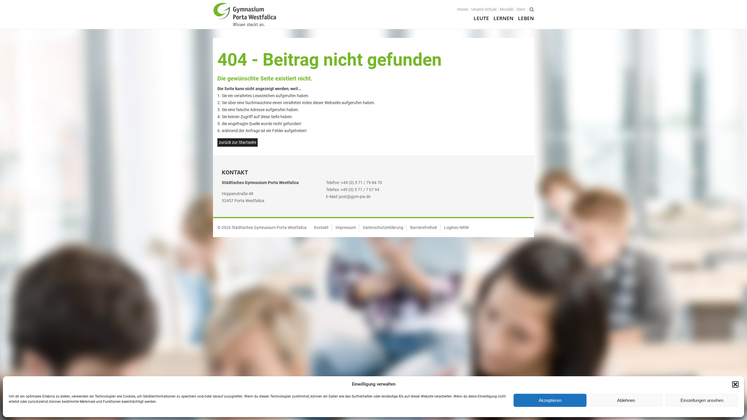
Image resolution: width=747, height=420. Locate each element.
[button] (735, 384)
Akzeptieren (550, 400)
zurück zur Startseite (237, 142)
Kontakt (321, 227)
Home (462, 9)
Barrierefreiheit (423, 227)
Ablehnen (626, 400)
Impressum (346, 227)
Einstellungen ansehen (701, 400)
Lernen (503, 18)
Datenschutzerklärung (383, 227)
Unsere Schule (484, 9)
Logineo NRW (456, 227)
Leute (481, 18)
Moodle (506, 9)
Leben (526, 18)
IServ (521, 9)
